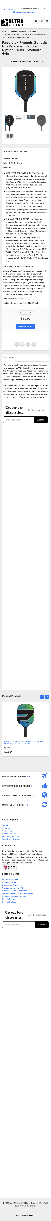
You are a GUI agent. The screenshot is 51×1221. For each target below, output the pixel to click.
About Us (6, 828)
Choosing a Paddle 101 (12, 885)
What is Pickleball (10, 880)
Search (5, 825)
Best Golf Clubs (9, 902)
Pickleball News (9, 834)
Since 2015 (10, 9)
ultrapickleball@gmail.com (26, 12)
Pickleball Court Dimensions (14, 891)
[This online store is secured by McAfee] (9, 867)
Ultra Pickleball (16, 1203)
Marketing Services (10, 836)
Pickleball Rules (9, 882)
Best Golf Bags (8, 899)
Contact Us (7, 831)
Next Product (35, 62)
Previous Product (18, 62)
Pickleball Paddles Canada (14, 896)
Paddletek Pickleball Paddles (23, 32)
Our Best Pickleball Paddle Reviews (18, 894)
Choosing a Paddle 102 (12, 888)
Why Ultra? (9, 358)
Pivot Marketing (30, 1215)
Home (5, 32)
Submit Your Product (11, 839)
